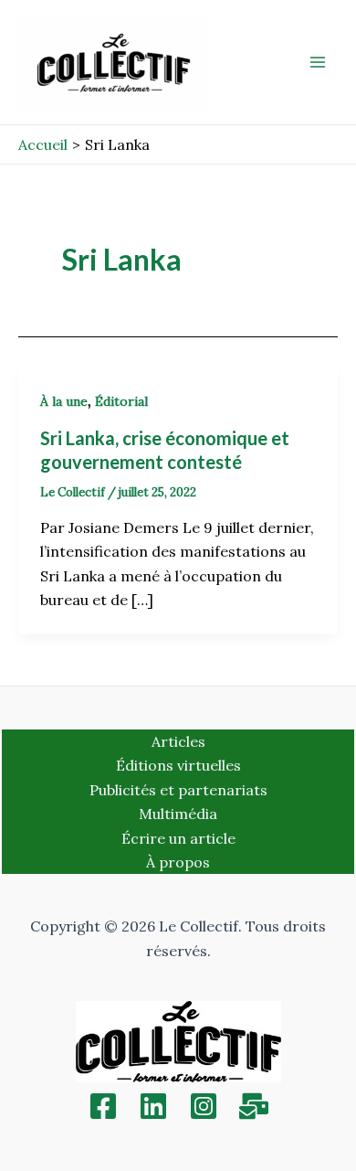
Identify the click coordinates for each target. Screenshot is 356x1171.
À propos (178, 862)
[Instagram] (203, 1106)
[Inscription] (253, 1106)
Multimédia (178, 813)
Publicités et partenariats (178, 790)
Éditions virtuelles (178, 765)
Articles (178, 741)
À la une (64, 401)
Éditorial (121, 401)
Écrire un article (178, 838)
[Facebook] (103, 1106)
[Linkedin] (153, 1106)
